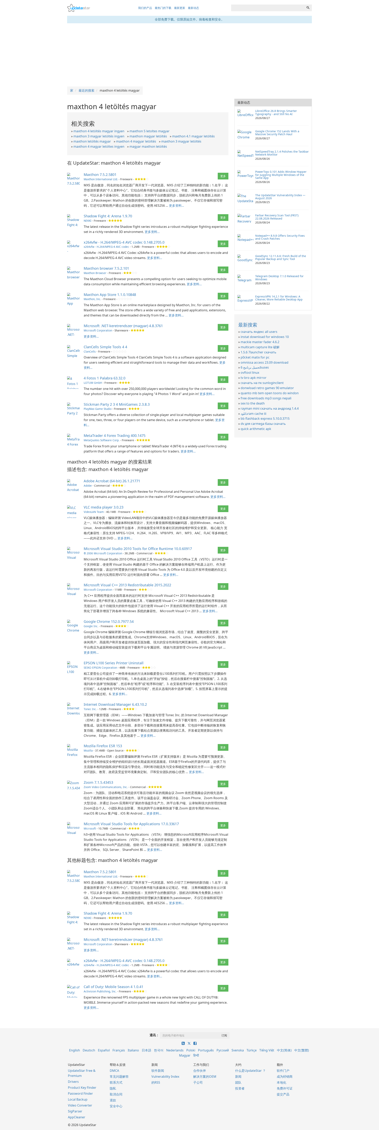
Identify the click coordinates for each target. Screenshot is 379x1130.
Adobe (88, 485)
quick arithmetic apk (256, 429)
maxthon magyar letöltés (148, 136)
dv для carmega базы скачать (263, 423)
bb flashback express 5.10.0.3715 (265, 418)
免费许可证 (285, 1088)
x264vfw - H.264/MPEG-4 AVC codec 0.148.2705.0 (124, 242)
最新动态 (193, 8)
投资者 (240, 1088)
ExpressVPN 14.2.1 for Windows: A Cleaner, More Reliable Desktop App (279, 298)
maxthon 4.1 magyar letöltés (193, 136)
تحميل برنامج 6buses (255, 367)
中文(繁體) (301, 1050)
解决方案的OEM (204, 1076)
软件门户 (283, 1070)
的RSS (155, 1082)
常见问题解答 (119, 1076)
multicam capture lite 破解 (260, 347)
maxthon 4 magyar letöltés (136, 141)
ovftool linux (250, 372)
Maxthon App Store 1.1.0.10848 (110, 294)
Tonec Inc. (90, 709)
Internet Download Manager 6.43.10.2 (115, 704)
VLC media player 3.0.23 (103, 507)
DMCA (114, 1070)
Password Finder (80, 1093)
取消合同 (116, 1094)
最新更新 (179, 8)
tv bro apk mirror (253, 377)
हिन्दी (196, 1055)
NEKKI (87, 220)
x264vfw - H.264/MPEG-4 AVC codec (106, 247)
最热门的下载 (163, 8)
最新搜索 (247, 324)
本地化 (281, 1082)
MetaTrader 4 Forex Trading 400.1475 (114, 435)
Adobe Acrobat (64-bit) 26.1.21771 (112, 481)
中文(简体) (284, 1050)
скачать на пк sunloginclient (262, 383)
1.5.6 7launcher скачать (258, 352)
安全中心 (116, 1106)
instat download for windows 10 (265, 337)
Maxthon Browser (95, 273)
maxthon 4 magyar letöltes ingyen (98, 146)
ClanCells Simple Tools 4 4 (105, 346)
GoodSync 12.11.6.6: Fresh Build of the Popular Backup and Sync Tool (280, 257)
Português (206, 1050)
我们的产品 (145, 8)
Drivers (73, 1081)
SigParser (75, 1111)
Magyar (184, 1055)
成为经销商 (285, 1076)
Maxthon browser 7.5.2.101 (106, 268)
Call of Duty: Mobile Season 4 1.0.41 (113, 986)
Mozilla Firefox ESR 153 (103, 745)
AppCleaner (76, 1117)
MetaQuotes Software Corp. (101, 440)
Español (104, 1050)
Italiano (133, 1050)
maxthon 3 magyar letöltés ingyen (98, 136)
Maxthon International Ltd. (101, 179)
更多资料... (176, 205)
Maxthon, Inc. (92, 299)
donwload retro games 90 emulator (267, 388)
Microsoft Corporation (98, 330)
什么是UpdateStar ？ (250, 1070)
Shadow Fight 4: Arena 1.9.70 (108, 216)
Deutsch (89, 1050)
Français (119, 1050)
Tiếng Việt (266, 1050)
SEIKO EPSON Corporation (100, 667)
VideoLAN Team (94, 512)
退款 (113, 1100)
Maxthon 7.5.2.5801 (100, 174)
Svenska (238, 1050)
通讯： (154, 1035)
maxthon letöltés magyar (92, 141)
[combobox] (267, 8)
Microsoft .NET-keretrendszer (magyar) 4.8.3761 (123, 325)
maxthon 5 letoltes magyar (149, 131)
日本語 (146, 1050)
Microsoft (90, 828)
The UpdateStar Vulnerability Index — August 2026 (280, 196)
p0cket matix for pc (255, 357)
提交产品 (283, 1094)
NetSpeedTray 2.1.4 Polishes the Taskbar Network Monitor (282, 153)
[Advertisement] (189, 55)
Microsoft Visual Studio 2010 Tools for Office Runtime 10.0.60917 (138, 548)
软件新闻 (157, 1070)
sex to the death (253, 403)
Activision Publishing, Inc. (100, 991)
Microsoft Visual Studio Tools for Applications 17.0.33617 (131, 823)
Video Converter (80, 1105)
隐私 (113, 1088)
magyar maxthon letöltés (148, 146)
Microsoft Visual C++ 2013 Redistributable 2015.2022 (127, 585)
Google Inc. (91, 626)
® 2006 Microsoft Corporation (103, 553)
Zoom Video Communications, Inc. (106, 787)
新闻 (238, 1076)
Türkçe (252, 1050)
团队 (238, 1082)
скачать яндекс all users (259, 331)
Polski (190, 1050)
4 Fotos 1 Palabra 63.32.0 (104, 378)
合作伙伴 (199, 1070)
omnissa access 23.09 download (264, 362)
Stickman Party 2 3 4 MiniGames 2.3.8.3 (117, 404)
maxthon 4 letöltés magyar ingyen (98, 131)
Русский (223, 1050)
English (74, 1050)
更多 (223, 176)
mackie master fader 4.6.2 (260, 342)
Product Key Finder (82, 1087)
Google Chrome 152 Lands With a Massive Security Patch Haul (277, 132)
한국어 (158, 1050)
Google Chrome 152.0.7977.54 (109, 621)
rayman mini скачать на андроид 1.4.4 (270, 408)
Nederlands (175, 1050)
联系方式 (116, 1082)
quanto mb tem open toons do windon (270, 393)
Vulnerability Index (165, 1076)
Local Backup (77, 1099)
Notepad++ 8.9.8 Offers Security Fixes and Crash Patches (280, 237)
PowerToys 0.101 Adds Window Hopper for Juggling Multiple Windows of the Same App (281, 175)
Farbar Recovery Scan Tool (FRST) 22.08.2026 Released (276, 216)
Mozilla (88, 750)
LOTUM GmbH (93, 383)
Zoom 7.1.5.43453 (98, 782)
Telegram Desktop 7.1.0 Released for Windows (279, 277)
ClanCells (90, 351)
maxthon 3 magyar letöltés (181, 141)
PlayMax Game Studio (98, 409)
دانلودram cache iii (253, 413)
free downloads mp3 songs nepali (266, 398)
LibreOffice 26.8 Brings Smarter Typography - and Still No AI (276, 112)
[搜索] (308, 8)
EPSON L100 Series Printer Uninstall (114, 663)
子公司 (198, 1082)
